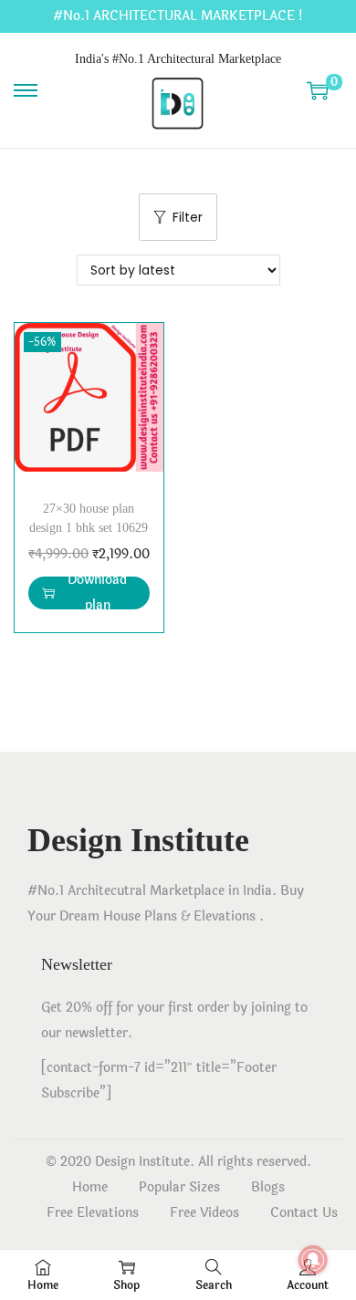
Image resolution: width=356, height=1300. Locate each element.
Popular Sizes (179, 1187)
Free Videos (204, 1212)
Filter (188, 217)
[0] (318, 90)
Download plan (97, 593)
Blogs (268, 1187)
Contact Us (304, 1212)
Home (90, 1187)
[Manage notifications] (313, 1259)
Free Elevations (93, 1212)
